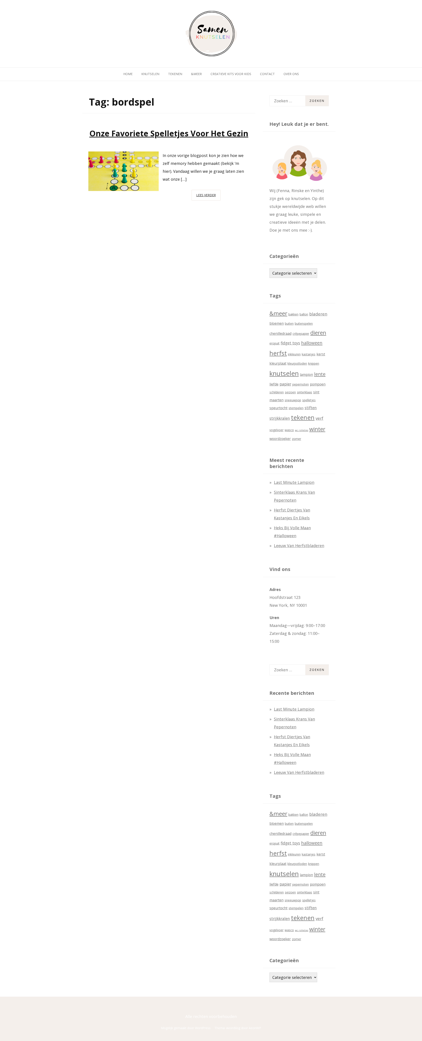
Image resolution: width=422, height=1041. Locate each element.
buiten (289, 323)
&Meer (196, 74)
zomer (296, 439)
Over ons (291, 74)
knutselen (284, 373)
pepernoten (300, 384)
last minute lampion (294, 482)
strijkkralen (279, 418)
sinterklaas (304, 392)
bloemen (276, 323)
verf (319, 418)
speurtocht (278, 407)
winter (317, 429)
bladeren (318, 314)
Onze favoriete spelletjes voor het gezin (168, 133)
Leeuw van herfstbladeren (299, 545)
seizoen (290, 392)
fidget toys (290, 343)
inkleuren (294, 354)
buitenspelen (304, 323)
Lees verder (208, 197)
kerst (320, 354)
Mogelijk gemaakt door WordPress (186, 1028)
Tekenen (175, 74)
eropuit (274, 343)
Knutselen (150, 74)
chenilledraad (280, 333)
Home (128, 74)
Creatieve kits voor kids (231, 74)
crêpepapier (301, 333)
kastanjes (308, 354)
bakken (293, 314)
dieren (318, 332)
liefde (273, 384)
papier (285, 384)
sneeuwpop (293, 400)
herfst (278, 353)
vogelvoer (276, 430)
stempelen (296, 408)
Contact (267, 74)
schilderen (276, 392)
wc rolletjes (301, 430)
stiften (311, 407)
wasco (289, 430)
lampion (306, 374)
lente (320, 374)
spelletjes (309, 400)
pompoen (318, 384)
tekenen (303, 417)
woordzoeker (280, 438)
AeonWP (255, 1028)
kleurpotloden (297, 363)
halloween (311, 343)
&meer (278, 313)
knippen (313, 363)
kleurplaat (277, 363)
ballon (304, 314)
